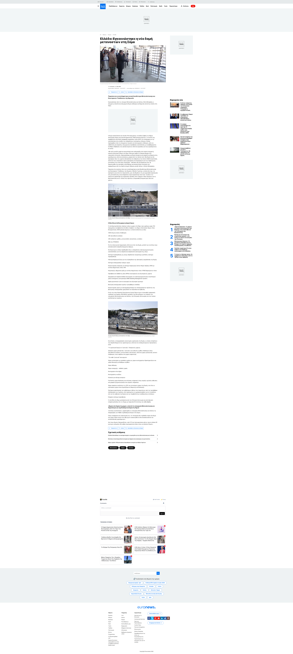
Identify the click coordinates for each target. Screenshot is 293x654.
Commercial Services (139, 619)
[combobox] (156, 2)
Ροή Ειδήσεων (113, 6)
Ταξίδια (142, 6)
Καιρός (123, 619)
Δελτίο (123, 617)
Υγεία (165, 6)
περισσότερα (137, 612)
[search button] (148, 2)
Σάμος (123, 447)
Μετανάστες (113, 447)
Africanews (124, 630)
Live (193, 6)
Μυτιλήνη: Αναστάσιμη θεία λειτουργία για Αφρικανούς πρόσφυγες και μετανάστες (129, 439)
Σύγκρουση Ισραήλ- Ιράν (134, 582)
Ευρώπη (121, 6)
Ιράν (150, 597)
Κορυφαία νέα (176, 100)
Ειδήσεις (104, 34)
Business (135, 6)
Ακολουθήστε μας (126, 624)
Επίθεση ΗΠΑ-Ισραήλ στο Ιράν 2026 (155, 582)
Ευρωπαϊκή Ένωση (136, 593)
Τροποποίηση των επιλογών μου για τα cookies (139, 640)
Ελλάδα (114, 34)
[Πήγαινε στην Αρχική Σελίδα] (103, 6)
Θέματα (110, 612)
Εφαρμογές (124, 626)
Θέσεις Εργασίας (138, 631)
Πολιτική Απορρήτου (139, 627)
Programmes (111, 634)
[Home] (100, 34)
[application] (133, 63)
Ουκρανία (135, 590)
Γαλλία (144, 590)
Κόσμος (128, 6)
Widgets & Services (126, 628)
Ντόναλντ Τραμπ (155, 590)
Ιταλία (159, 586)
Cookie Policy (137, 625)
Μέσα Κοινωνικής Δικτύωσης (154, 593)
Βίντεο (110, 632)
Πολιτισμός (153, 6)
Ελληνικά (101, 1)
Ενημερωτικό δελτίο (154, 623)
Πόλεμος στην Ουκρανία (138, 586)
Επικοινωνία (137, 629)
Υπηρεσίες (124, 612)
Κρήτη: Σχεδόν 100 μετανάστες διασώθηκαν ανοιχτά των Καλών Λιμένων (127, 442)
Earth (160, 6)
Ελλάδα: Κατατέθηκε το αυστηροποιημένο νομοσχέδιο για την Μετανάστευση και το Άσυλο (131, 435)
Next (147, 6)
